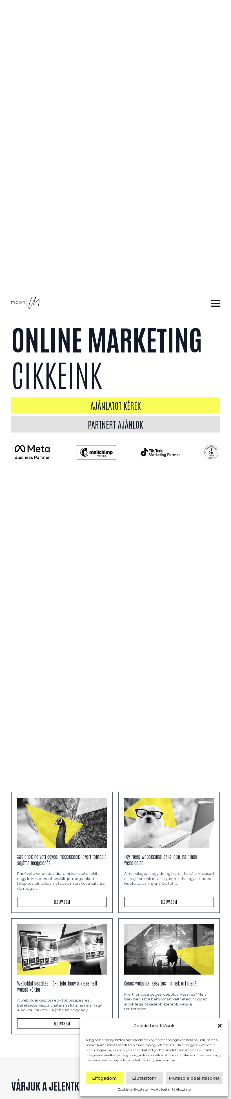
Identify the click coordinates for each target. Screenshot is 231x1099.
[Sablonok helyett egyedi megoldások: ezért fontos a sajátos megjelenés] (62, 823)
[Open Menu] (215, 303)
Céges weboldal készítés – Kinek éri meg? (160, 983)
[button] (220, 1026)
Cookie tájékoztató (132, 1089)
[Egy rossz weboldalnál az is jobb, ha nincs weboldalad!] (169, 823)
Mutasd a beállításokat (194, 1078)
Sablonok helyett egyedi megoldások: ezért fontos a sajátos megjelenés (61, 860)
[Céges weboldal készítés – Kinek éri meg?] (169, 949)
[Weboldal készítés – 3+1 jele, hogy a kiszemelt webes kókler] (62, 949)
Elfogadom (104, 1078)
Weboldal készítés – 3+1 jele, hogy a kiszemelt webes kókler (57, 986)
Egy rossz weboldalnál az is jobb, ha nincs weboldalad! (160, 860)
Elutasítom (144, 1078)
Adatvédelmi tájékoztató (171, 1089)
